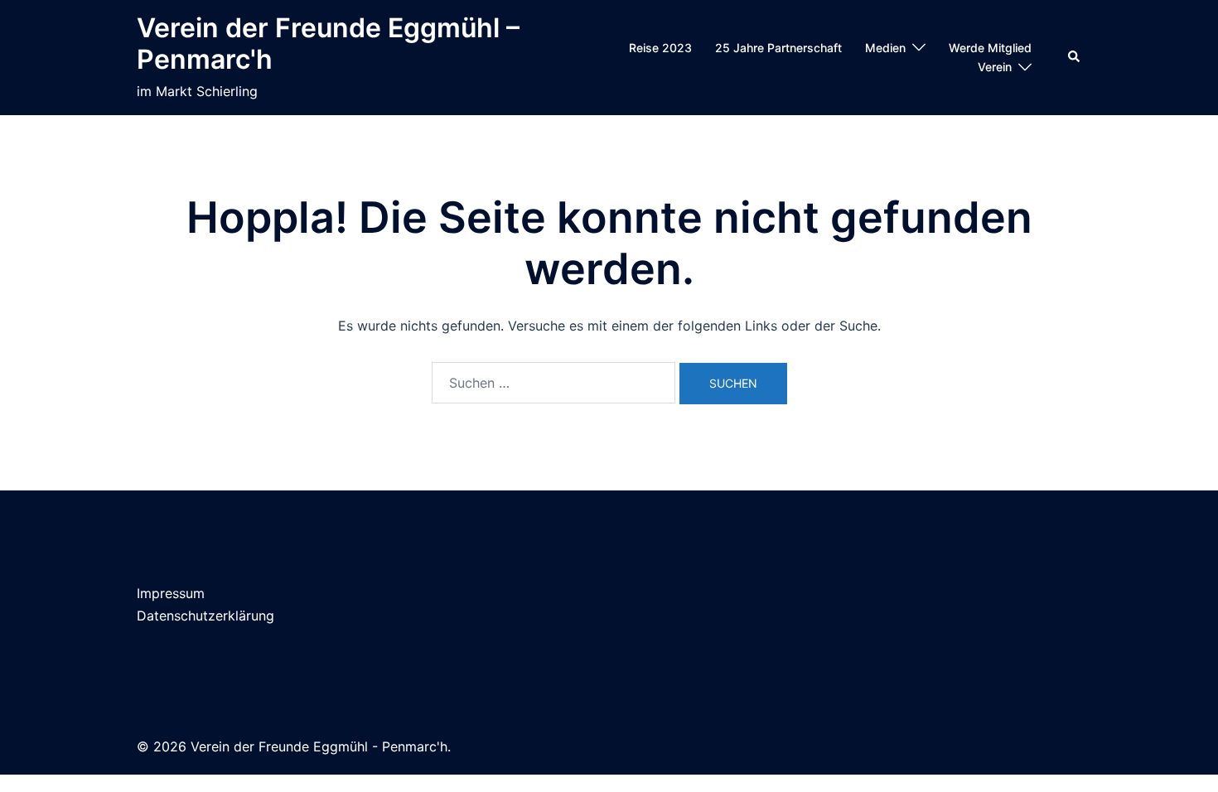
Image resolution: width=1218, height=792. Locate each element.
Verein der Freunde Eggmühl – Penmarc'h (328, 43)
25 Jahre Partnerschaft (778, 48)
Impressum (171, 593)
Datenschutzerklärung (205, 615)
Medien (885, 48)
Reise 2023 (660, 48)
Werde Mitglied (990, 48)
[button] (1074, 57)
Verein (995, 67)
